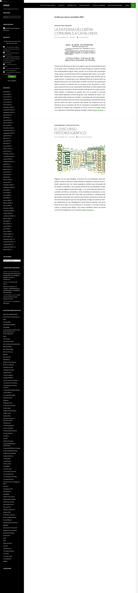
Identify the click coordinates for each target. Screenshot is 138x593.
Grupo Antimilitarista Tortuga (11, 448)
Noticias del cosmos (9, 496)
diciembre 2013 (7, 128)
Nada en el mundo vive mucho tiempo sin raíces (11, 297)
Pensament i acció (8, 504)
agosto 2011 (6, 169)
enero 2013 (6, 151)
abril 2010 (6, 177)
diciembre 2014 (7, 107)
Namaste (6, 486)
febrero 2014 (7, 123)
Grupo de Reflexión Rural (10, 451)
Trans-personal (7, 556)
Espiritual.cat (7, 423)
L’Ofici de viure (7, 469)
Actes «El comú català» (47, 5)
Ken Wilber (6, 466)
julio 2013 (6, 138)
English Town (7, 413)
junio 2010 (6, 172)
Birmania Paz (7, 357)
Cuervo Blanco (7, 392)
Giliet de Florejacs (8, 441)
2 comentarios (84, 37)
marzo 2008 (6, 231)
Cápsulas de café (8, 367)
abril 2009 (6, 198)
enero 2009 (6, 205)
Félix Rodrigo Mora (8, 425)
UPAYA (6, 5)
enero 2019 (6, 97)
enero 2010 (6, 182)
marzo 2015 (6, 102)
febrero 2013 (7, 148)
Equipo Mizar (7, 416)
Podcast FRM (7, 512)
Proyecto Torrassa (99, 5)
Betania (5, 354)
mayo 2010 (6, 174)
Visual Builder (7, 559)
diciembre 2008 (7, 208)
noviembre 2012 (8, 156)
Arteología (6, 327)
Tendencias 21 (7, 548)
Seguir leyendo (99, 110)
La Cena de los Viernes (9, 471)
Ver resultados (12, 80)
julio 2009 (6, 190)
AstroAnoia (6, 339)
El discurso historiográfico (70, 131)
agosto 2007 (6, 249)
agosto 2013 (6, 135)
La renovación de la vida (10, 476)
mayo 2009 (6, 195)
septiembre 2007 (8, 247)
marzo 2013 (6, 146)
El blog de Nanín (7, 403)
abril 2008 (6, 229)
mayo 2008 (6, 226)
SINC (4, 540)
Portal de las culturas (9, 515)
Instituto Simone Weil (9, 453)
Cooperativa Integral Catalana (11, 390)
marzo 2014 (6, 120)
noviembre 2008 (8, 211)
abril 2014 (6, 117)
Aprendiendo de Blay (9, 324)
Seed (4, 538)
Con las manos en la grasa (10, 380)
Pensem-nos (7, 507)
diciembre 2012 (7, 154)
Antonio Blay (7, 322)
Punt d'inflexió (7, 520)
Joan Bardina (7, 458)
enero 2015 (6, 104)
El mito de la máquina (9, 405)
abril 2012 (6, 164)
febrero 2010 (7, 179)
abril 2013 (6, 143)
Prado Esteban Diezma (9, 517)
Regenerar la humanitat (10, 530)
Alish (4, 319)
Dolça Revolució (7, 398)
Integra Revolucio (8, 456)
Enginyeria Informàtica (9, 410)
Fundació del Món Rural (10, 431)
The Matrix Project (8, 551)
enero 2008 (6, 236)
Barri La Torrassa (8, 352)
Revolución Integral (8, 533)
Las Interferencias (8, 479)
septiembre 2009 (8, 187)
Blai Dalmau (6, 359)
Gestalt (5, 438)
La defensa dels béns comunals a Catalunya (75, 31)
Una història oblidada (115, 5)
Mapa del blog (71, 5)
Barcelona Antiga (8, 349)
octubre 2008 (7, 213)
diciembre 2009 (7, 185)
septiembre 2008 (8, 216)
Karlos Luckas (7, 464)
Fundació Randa (7, 433)
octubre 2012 (7, 159)
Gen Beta (6, 436)
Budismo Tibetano (8, 365)
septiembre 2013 (8, 133)
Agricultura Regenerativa (10, 314)
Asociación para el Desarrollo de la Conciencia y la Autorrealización (11, 331)
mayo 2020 (6, 94)
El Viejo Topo (7, 408)
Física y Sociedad (8, 428)
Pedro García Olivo (8, 502)
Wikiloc (5, 561)
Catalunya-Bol (7, 372)
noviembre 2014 (8, 110)
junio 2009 (6, 192)
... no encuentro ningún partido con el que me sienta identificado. (11, 49)
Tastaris (5, 546)
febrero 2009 (7, 203)
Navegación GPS (8, 489)
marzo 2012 (6, 167)
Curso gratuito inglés (9, 395)
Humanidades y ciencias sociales (66, 125)
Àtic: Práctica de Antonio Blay (11, 344)
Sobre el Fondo (7, 543)
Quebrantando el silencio (10, 522)
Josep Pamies (7, 461)
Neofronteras (7, 491)
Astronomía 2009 (8, 341)
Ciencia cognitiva (8, 375)
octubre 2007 (7, 244)
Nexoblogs (6, 494)
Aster (4, 336)
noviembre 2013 (8, 130)
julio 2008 (6, 221)
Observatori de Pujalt (9, 499)
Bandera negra (7, 346)
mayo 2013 (6, 141)
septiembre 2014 (8, 112)
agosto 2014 (6, 115)
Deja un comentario (85, 137)
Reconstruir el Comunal (10, 528)
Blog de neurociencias (9, 362)
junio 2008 (6, 223)
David (73, 37)
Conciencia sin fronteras (10, 383)
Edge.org (5, 400)
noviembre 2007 (8, 242)
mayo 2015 (6, 99)
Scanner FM (6, 535)
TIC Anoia (6, 553)
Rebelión (5, 525)
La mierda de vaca (8, 474)
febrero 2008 (7, 234)
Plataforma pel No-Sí (9, 509)
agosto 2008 (6, 218)
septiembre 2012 (8, 161)
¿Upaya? (127, 5)
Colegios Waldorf (8, 377)
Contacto (61, 5)
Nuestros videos (84, 5)
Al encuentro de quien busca (11, 317)
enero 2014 (6, 125)
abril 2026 (6, 91)
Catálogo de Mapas (8, 370)
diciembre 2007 (7, 239)
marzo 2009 (6, 200)
